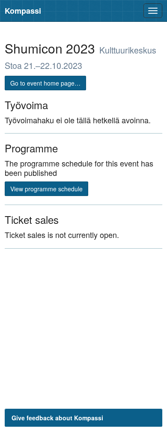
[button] (83, 417)
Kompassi (23, 10)
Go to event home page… (45, 83)
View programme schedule (46, 188)
